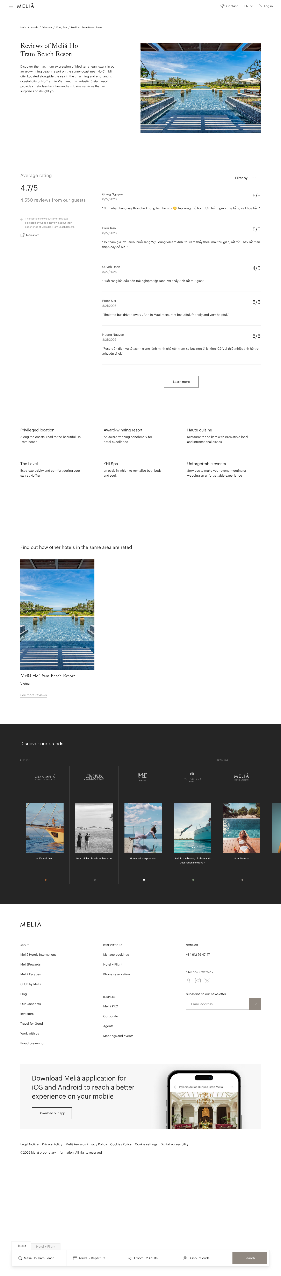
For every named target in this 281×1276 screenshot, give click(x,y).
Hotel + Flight (112, 964)
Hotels (34, 27)
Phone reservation (116, 974)
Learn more (32, 235)
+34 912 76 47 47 (198, 954)
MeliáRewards (30, 964)
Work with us (29, 1033)
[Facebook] (189, 980)
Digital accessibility (174, 1144)
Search (250, 1258)
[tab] (21, 1246)
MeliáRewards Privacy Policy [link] (86, 1144)
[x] (207, 980)
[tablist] (141, 1246)
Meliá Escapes (30, 974)
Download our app (52, 1113)
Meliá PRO (110, 1006)
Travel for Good (31, 1023)
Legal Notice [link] (29, 1144)
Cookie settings (146, 1144)
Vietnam (47, 27)
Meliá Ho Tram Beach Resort (87, 27)
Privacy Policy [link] (52, 1144)
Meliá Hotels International (38, 954)
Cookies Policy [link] (121, 1144)
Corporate (110, 1016)
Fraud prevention (32, 1043)
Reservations (112, 945)
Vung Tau (61, 27)
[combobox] (249, 6)
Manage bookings (116, 954)
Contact (192, 945)
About (24, 945)
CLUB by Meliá (30, 984)
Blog (23, 994)
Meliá (23, 27)
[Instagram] (198, 980)
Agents (108, 1026)
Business (109, 996)
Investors (27, 1014)
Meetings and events (118, 1036)
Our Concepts (30, 1004)
